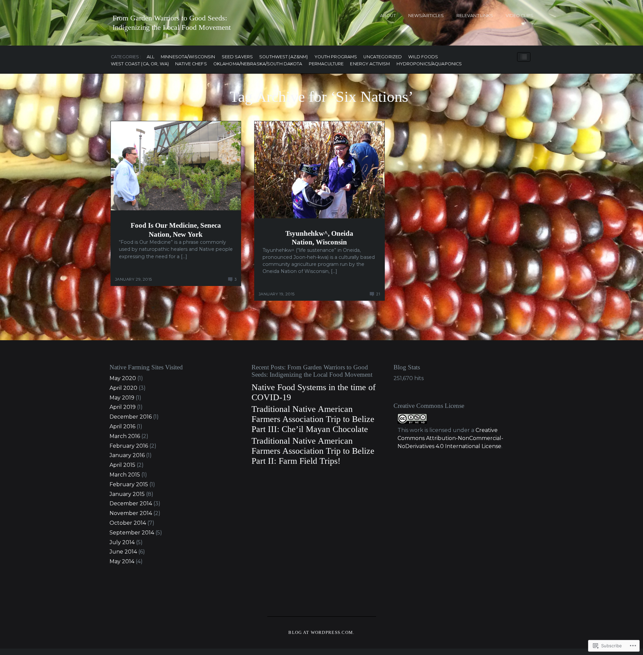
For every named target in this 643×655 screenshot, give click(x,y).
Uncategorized (382, 57)
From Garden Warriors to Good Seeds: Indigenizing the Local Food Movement (172, 22)
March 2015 (125, 474)
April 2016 (122, 426)
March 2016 (125, 436)
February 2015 (129, 484)
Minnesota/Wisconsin (188, 57)
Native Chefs (191, 64)
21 (378, 294)
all (150, 57)
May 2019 (122, 397)
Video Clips (519, 15)
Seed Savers (237, 57)
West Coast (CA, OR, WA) (140, 64)
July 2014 (122, 542)
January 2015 (127, 494)
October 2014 (128, 523)
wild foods (423, 57)
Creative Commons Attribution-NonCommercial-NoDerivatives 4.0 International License (450, 438)
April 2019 (123, 407)
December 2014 (131, 503)
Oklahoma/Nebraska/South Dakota (257, 64)
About (388, 15)
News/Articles (426, 15)
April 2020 (123, 388)
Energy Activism (370, 64)
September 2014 (132, 532)
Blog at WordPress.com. (321, 632)
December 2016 (131, 417)
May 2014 (122, 561)
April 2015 (122, 465)
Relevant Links (474, 15)
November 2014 (131, 513)
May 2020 (123, 378)
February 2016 (129, 446)
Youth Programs (335, 57)
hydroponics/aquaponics (429, 64)
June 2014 (123, 552)
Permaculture (326, 64)
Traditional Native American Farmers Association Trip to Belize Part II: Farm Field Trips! (313, 451)
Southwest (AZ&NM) (283, 57)
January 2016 (127, 455)
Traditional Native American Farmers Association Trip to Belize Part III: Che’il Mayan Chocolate (313, 419)
